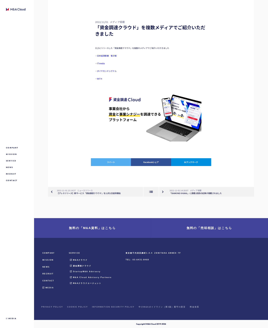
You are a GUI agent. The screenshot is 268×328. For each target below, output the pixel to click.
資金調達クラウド (82, 266)
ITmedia (101, 63)
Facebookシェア (151, 162)
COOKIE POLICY (77, 307)
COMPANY (48, 253)
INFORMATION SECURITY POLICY (113, 307)
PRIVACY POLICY (52, 307)
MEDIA (50, 288)
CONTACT (48, 281)
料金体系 (194, 307)
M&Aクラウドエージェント (87, 283)
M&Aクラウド (80, 260)
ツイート (111, 162)
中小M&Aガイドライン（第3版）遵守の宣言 (162, 307)
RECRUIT (48, 274)
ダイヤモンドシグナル (107, 71)
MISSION (48, 260)
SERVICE (74, 253)
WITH (99, 78)
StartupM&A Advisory (87, 271)
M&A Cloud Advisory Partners (92, 277)
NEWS (46, 267)
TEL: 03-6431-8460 (137, 260)
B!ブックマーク (191, 162)
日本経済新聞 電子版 (107, 55)
